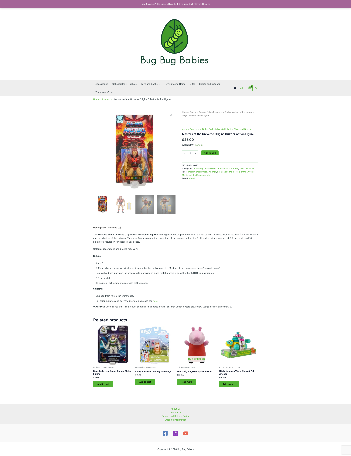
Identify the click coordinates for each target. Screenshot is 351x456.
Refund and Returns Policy (175, 416)
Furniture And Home (175, 84)
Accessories (101, 84)
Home (185, 112)
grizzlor (191, 172)
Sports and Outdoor (209, 84)
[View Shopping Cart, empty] (250, 88)
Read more (186, 381)
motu (207, 175)
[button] (256, 88)
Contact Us (175, 412)
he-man (212, 172)
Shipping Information (175, 419)
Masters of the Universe (193, 175)
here (155, 301)
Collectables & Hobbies (124, 84)
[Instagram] (175, 433)
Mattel (192, 178)
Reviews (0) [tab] (114, 227)
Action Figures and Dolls (218, 112)
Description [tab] (99, 227)
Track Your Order (104, 92)
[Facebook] (165, 433)
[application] (159, 84)
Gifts (192, 84)
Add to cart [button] (103, 384)
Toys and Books (149, 84)
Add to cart (210, 153)
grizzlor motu (202, 172)
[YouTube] (186, 433)
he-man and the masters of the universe (235, 172)
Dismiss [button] (206, 4)
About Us (175, 408)
